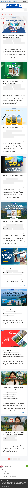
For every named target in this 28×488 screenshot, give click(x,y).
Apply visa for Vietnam (7, 86)
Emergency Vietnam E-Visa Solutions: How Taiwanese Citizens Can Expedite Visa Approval (13, 389)
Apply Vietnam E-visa (18, 313)
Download (16, 1)
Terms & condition (6, 475)
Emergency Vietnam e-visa (19, 42)
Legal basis (5, 471)
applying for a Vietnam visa (17, 226)
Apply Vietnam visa (20, 134)
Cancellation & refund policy (9, 476)
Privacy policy (5, 473)
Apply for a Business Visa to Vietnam (14, 39)
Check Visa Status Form (7, 228)
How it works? (10, 1)
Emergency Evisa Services (7, 42)
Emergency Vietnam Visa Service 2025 (10, 398)
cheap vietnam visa (17, 41)
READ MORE (22, 285)
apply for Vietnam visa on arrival (9, 134)
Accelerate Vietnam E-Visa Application (14, 130)
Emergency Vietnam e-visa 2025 (9, 394)
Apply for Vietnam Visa (7, 41)
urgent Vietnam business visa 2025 (9, 440)
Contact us (3, 1)
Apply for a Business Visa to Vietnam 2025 (15, 224)
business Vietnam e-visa (7, 356)
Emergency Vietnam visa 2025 (8, 396)
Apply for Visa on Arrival (7, 180)
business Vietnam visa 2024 (18, 272)
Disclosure (4, 469)
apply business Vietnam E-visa (12, 352)
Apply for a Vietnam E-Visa (12, 178)
